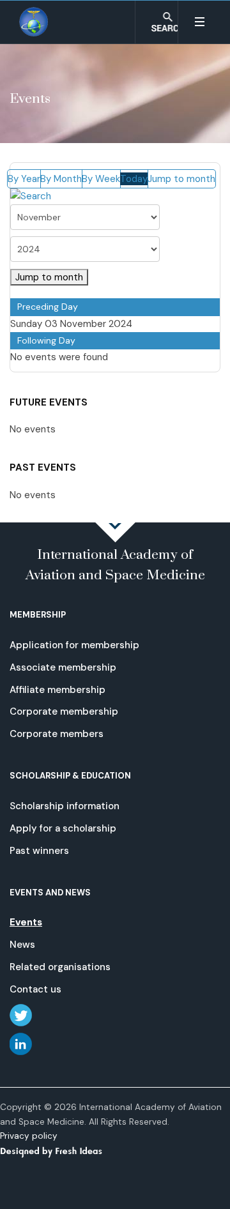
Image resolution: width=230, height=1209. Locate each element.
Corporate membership (64, 711)
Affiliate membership (57, 689)
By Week (101, 178)
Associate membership (63, 667)
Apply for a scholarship (63, 828)
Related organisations (60, 967)
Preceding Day (47, 306)
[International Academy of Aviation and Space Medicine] (34, 22)
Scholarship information (64, 806)
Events (26, 922)
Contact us (35, 989)
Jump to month (181, 178)
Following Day (46, 340)
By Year (24, 178)
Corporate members (56, 733)
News (22, 944)
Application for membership (74, 645)
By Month (61, 178)
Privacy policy (28, 1135)
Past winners (39, 850)
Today (134, 178)
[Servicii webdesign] (59, 1150)
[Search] (30, 196)
